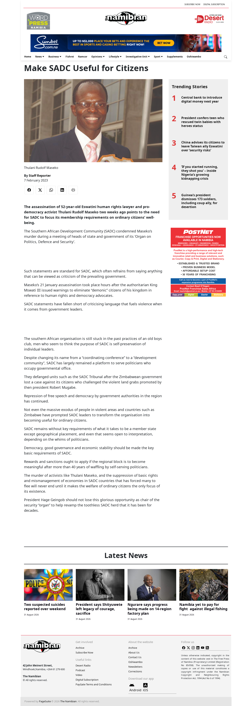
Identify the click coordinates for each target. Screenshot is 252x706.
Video (79, 675)
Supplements (175, 56)
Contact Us (134, 657)
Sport (157, 56)
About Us (133, 652)
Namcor (82, 56)
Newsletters (135, 666)
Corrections (135, 671)
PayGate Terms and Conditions (94, 684)
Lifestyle (114, 56)
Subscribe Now (192, 4)
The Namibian (68, 701)
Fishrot (70, 56)
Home (27, 56)
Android (135, 690)
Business (53, 56)
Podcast (80, 670)
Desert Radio (83, 665)
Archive (80, 648)
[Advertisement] (93, 256)
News (38, 56)
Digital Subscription (214, 4)
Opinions (96, 56)
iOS (145, 690)
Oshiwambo (194, 56)
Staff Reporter (40, 175)
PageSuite (45, 701)
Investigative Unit (136, 56)
